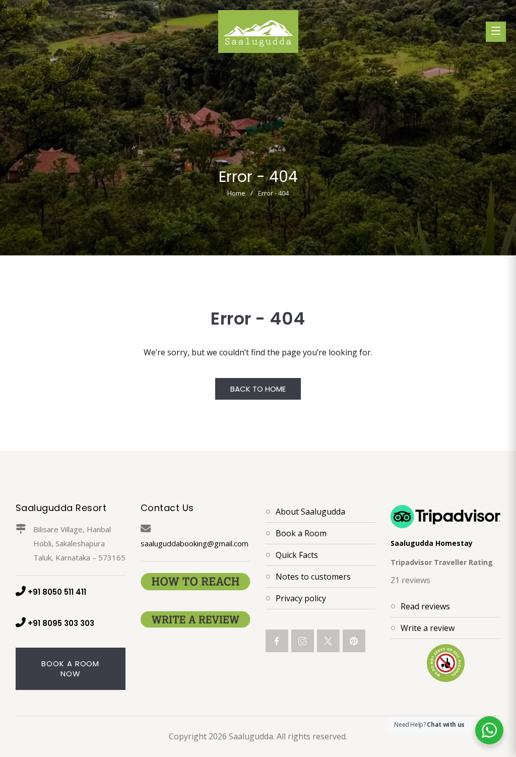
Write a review (428, 628)
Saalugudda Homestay (432, 543)
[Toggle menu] (496, 32)
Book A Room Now (70, 668)
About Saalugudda (310, 511)
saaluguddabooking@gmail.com (194, 543)
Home (236, 193)
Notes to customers (313, 576)
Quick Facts (297, 554)
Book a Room (301, 533)
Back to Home (258, 389)
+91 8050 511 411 (57, 592)
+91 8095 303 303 (61, 623)
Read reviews (425, 606)
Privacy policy (301, 598)
